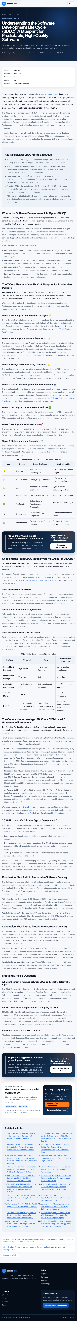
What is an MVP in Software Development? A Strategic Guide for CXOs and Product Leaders (21, 1223)
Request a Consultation (61, 546)
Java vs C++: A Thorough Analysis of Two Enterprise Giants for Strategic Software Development (55, 1206)
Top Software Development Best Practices (47, 813)
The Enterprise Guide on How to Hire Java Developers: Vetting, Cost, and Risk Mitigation (22, 1197)
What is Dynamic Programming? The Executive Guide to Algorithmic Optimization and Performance (21, 1178)
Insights (10, 14)
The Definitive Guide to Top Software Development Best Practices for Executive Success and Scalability (21, 1215)
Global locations (8, 1295)
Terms (4, 1305)
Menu (71, 4)
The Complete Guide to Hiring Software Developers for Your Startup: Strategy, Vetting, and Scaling (56, 1178)
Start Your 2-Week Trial (61, 1069)
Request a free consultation (56, 1305)
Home (4, 14)
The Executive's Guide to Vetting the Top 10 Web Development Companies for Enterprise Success (55, 1197)
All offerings (45, 1284)
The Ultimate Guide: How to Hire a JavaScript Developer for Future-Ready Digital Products (56, 1158)
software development (48, 94)
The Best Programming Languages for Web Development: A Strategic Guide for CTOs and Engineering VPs (55, 1215)
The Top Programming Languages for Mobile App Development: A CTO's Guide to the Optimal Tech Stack (21, 1169)
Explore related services (56, 1110)
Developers (45, 1277)
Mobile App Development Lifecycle (37, 580)
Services (44, 1280)
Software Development (17, 309)
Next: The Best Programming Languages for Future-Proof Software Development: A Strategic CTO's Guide (35, 1248)
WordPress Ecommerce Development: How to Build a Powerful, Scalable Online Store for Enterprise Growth (21, 1147)
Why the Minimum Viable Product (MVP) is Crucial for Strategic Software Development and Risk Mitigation (56, 1186)
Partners (5, 1298)
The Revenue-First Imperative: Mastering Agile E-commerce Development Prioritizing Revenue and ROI (22, 1135)
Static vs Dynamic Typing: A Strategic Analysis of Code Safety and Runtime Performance (55, 1169)
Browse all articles (10, 1255)
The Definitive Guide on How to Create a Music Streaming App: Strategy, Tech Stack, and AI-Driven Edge (56, 1223)
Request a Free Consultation (52, 1104)
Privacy (5, 1302)
